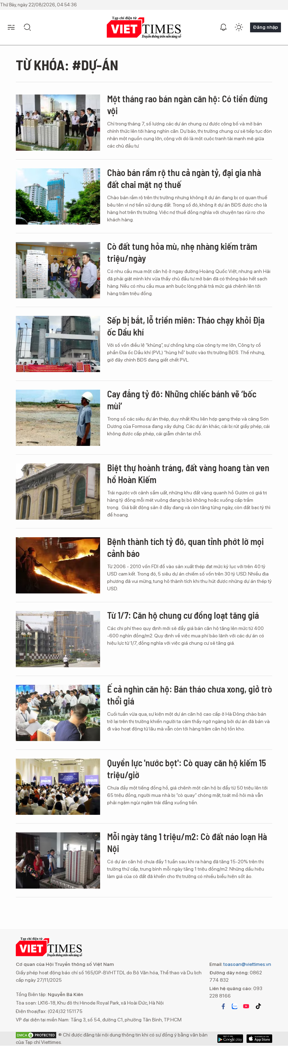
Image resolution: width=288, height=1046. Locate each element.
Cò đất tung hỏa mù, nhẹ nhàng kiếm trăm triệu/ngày (182, 252)
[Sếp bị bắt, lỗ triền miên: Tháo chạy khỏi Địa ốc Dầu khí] (58, 344)
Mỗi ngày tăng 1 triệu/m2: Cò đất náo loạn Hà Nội (187, 842)
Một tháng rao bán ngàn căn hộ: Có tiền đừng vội (187, 104)
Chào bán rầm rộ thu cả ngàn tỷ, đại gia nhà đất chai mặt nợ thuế (184, 178)
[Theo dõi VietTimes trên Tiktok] (258, 1006)
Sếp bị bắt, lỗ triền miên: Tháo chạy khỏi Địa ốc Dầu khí (185, 325)
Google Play (259, 1038)
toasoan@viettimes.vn (246, 964)
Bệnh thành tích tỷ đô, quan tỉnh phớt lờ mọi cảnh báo (185, 547)
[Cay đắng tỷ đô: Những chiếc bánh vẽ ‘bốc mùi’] (58, 418)
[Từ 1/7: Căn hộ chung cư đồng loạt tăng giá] (58, 639)
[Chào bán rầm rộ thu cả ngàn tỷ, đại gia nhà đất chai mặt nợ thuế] (58, 196)
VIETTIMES (144, 28)
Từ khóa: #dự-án (67, 64)
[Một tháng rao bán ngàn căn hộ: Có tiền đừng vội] (58, 123)
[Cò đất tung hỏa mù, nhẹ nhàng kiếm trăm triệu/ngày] (58, 270)
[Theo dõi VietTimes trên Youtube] (246, 1006)
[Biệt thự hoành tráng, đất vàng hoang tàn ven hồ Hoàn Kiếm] (58, 491)
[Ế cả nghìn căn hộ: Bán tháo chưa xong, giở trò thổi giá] (58, 713)
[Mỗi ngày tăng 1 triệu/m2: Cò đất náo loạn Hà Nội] (58, 860)
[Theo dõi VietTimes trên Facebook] (223, 1006)
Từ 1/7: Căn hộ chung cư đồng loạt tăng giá (183, 615)
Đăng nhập (265, 27)
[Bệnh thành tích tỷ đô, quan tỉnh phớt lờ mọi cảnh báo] (58, 565)
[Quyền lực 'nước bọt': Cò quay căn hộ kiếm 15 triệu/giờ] (58, 787)
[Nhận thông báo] (223, 27)
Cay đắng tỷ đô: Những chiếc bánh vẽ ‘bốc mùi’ (181, 399)
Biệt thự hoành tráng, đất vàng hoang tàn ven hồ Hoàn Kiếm (188, 473)
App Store (230, 1038)
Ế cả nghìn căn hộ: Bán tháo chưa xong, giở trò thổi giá (189, 694)
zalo (234, 1006)
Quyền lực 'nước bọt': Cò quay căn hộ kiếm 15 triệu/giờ (186, 768)
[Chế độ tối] (239, 27)
